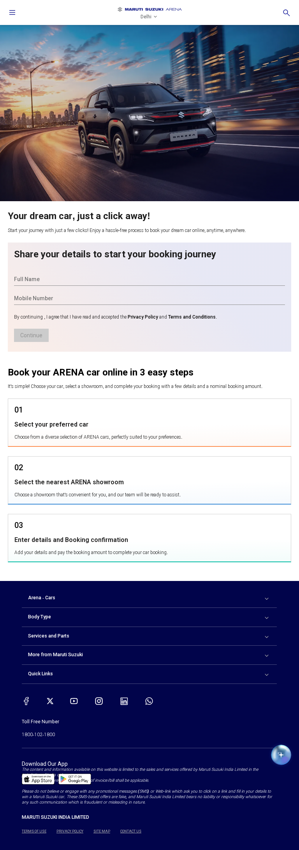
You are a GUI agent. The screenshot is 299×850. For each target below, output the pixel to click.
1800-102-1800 (38, 734)
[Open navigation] (12, 12)
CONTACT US (130, 831)
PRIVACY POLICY (69, 831)
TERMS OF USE (34, 831)
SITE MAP (101, 831)
